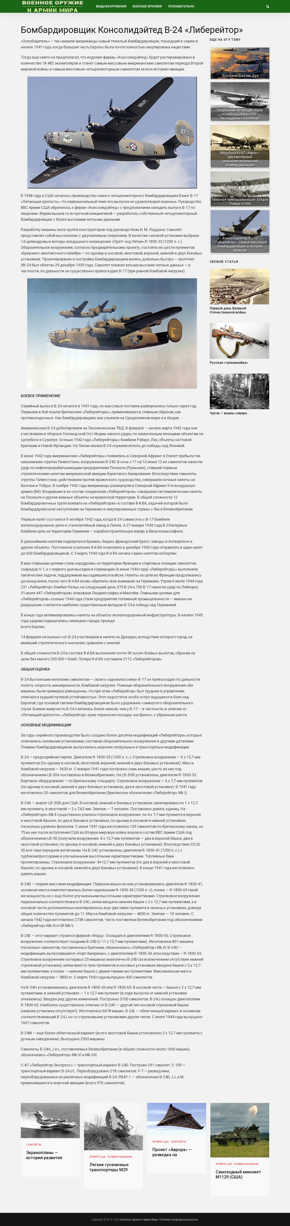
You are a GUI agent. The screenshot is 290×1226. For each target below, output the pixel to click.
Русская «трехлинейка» (229, 363)
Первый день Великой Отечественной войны (228, 310)
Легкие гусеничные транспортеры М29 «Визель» (109, 1169)
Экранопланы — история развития (44, 1155)
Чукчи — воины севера (228, 413)
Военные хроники (147, 6)
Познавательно (181, 6)
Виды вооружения (111, 6)
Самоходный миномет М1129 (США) (238, 1174)
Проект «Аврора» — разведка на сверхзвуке (172, 1154)
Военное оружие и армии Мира (139, 1219)
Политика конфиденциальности (178, 1219)
